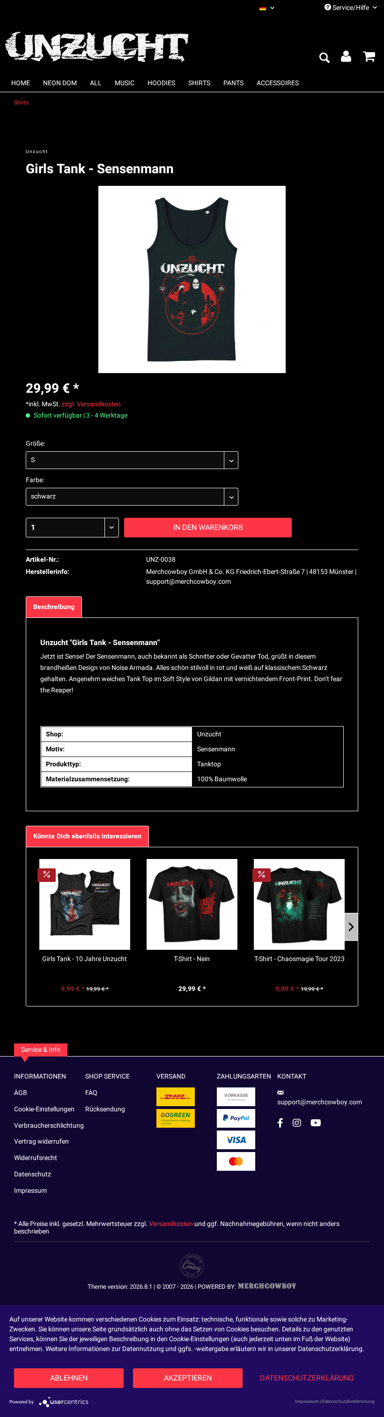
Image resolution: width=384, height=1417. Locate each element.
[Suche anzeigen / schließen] (324, 58)
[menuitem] (281, 8)
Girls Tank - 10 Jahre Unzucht (84, 959)
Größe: (35, 443)
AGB (20, 1093)
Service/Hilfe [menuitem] (350, 8)
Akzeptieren (188, 1378)
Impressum (30, 1191)
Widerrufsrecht (35, 1158)
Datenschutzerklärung (307, 1378)
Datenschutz (32, 1174)
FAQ (91, 1093)
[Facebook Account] (280, 1123)
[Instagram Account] (297, 1123)
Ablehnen (69, 1378)
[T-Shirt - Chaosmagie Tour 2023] (299, 904)
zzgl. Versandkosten (91, 404)
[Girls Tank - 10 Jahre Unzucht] (84, 904)
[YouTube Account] (315, 1123)
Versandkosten (171, 1224)
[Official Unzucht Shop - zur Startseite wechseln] (98, 41)
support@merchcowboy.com (319, 1102)
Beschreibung (53, 607)
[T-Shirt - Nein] (191, 904)
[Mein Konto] (346, 58)
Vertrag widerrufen (41, 1141)
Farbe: (35, 480)
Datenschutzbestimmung (348, 1401)
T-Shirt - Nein (192, 959)
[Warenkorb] (369, 58)
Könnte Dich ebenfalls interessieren (87, 836)
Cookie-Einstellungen (44, 1109)
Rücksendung (105, 1109)
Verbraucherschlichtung (49, 1126)
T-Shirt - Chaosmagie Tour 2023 (299, 959)
